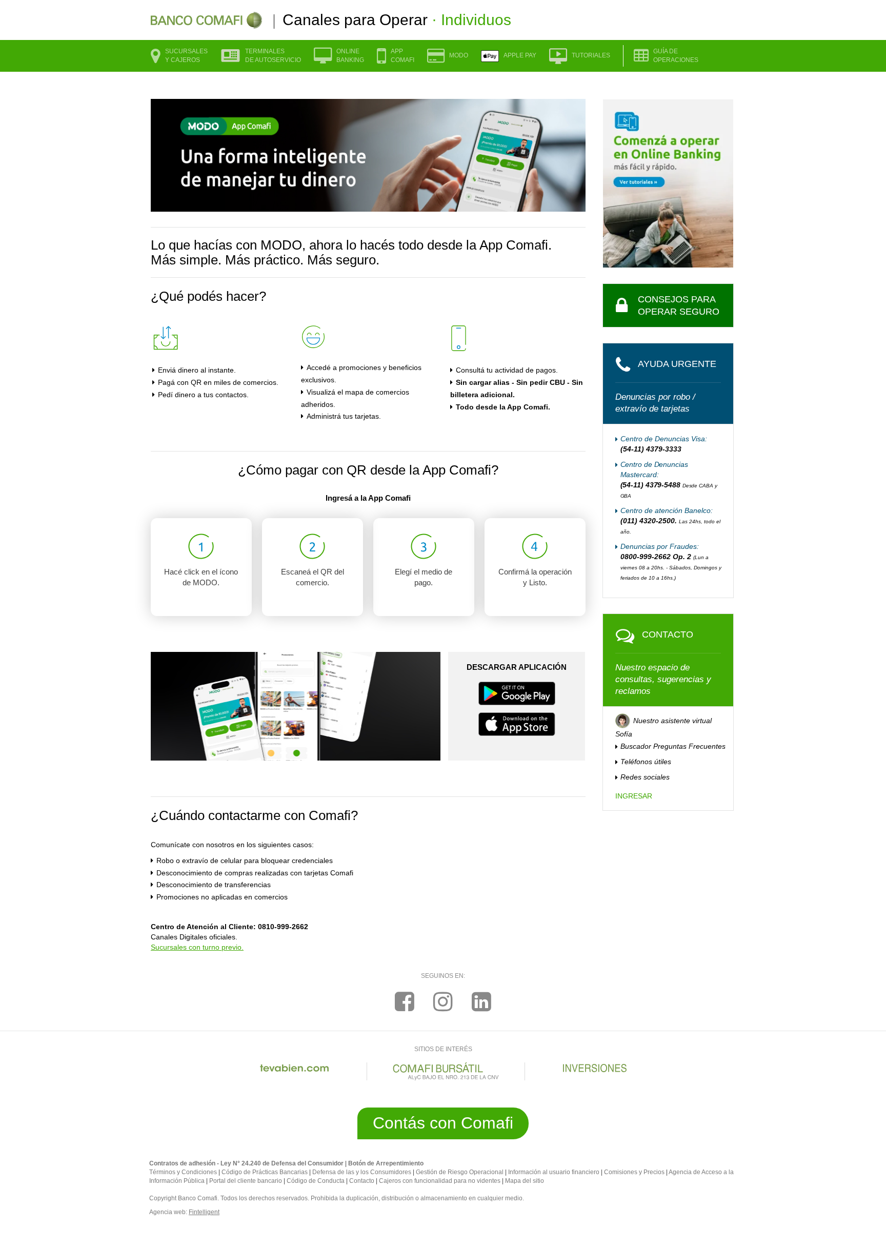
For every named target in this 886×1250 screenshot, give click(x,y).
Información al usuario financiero (553, 1172)
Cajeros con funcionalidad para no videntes (439, 1180)
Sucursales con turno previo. (197, 947)
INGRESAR (633, 796)
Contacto (361, 1180)
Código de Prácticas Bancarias (265, 1172)
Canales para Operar (397, 19)
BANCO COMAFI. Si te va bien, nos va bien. (206, 20)
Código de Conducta (316, 1180)
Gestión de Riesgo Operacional (460, 1172)
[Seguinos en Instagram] (443, 1001)
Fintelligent (204, 1212)
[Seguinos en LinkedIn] (481, 1001)
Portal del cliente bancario (245, 1180)
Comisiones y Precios (634, 1172)
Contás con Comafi (443, 1123)
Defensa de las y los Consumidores (361, 1172)
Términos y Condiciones (183, 1172)
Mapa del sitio (524, 1180)
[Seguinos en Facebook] (404, 1001)
